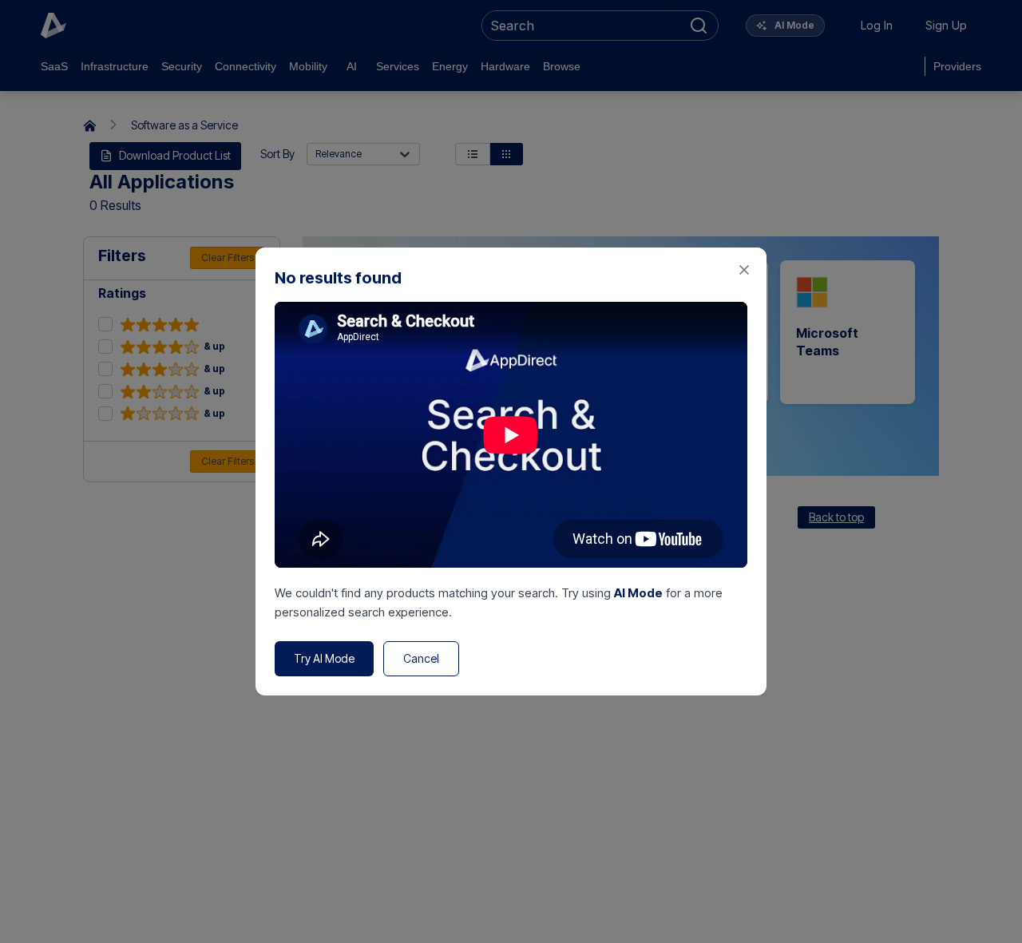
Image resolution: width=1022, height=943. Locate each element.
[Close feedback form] (744, 270)
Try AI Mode (324, 658)
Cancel (421, 658)
